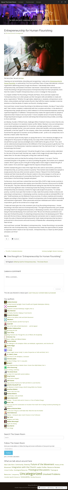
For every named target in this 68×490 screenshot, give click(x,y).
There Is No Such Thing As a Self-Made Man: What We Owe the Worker (23, 410)
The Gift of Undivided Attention (13, 251)
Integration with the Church (24, 467)
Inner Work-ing (8, 348)
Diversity (27, 465)
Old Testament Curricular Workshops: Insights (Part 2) (19, 308)
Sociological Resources (21, 470)
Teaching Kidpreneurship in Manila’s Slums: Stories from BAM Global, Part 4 (24, 365)
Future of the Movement (42, 464)
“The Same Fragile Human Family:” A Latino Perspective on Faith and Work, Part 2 (26, 352)
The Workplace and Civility (11, 419)
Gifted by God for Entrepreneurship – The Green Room (31, 262)
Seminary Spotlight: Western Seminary (53, 251)
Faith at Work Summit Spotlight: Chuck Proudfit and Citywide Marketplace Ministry (26, 304)
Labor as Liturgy (8, 428)
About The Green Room (8, 2)
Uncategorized (19, 33)
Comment (58, 289)
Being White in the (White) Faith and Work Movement (18, 317)
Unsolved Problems (51, 474)
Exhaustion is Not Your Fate (11, 391)
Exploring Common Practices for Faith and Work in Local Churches (22, 383)
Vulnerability (25, 477)
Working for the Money (10, 423)
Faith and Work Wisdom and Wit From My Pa (16, 322)
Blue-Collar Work (9, 465)
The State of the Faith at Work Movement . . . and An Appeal (20, 326)
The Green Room (10, 33)
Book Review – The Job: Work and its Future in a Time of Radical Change (24, 400)
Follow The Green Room (14, 443)
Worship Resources (35, 477)
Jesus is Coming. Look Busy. (11, 369)
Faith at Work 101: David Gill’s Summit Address (17, 374)
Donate (38, 2)
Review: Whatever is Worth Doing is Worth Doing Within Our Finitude (23, 387)
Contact (20, 2)
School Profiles (8, 470)
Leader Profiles (42, 467)
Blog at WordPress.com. (34, 485)
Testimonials (30, 2)
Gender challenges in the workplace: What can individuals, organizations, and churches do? (29, 343)
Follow (8, 453)
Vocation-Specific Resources (12, 477)
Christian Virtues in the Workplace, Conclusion (16, 356)
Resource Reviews (53, 467)
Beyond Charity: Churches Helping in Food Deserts (18, 313)
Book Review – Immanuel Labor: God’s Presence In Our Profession (22, 415)
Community (19, 465)
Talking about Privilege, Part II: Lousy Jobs (15, 361)
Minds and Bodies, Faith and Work (13, 396)
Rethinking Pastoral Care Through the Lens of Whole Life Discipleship (23, 335)
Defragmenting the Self (10, 330)
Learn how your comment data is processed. (42, 293)
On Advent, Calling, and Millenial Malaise (15, 339)
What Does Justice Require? (11, 378)
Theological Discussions (39, 470)
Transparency (15, 474)
